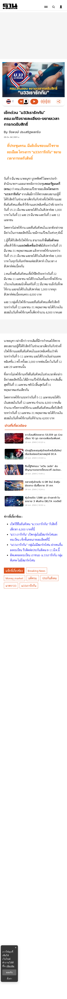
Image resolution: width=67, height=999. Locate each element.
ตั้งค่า (9, 978)
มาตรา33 (11, 585)
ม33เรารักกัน (28, 585)
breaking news (36, 570)
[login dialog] (60, 6)
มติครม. (32, 578)
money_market (14, 578)
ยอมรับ (9, 972)
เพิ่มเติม (10, 966)
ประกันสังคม (49, 578)
